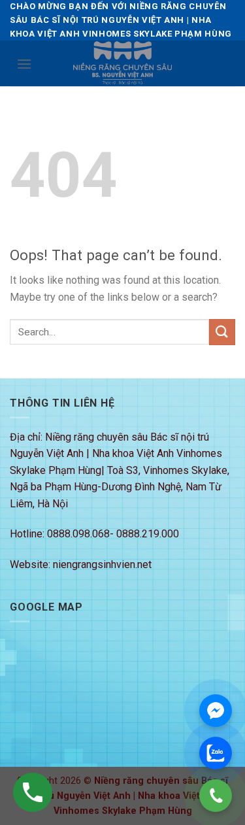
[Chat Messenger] (215, 710)
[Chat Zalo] (215, 753)
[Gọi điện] (215, 795)
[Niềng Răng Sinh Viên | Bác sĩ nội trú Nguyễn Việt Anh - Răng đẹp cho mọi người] (122, 63)
